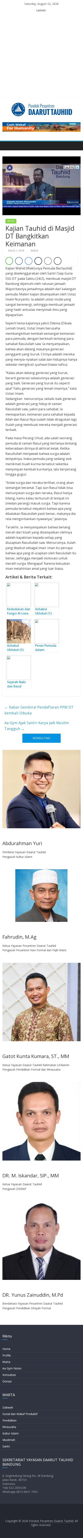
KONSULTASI (41, 738)
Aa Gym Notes (12, 1368)
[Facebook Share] (19, 261)
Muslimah (8, 1440)
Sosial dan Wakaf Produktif (19, 1414)
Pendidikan (9, 1420)
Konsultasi (9, 1375)
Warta (6, 1362)
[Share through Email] (48, 261)
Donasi (7, 1381)
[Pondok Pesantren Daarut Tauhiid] (6, 145)
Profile (6, 1355)
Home (6, 1349)
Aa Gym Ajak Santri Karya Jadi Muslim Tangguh (36, 725)
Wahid (34, 250)
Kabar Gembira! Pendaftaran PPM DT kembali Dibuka (39, 710)
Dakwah (7, 1407)
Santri (6, 1446)
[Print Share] (57, 261)
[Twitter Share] (38, 261)
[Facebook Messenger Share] (28, 261)
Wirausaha (9, 1427)
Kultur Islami (10, 1433)
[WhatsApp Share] (9, 261)
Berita (10, 221)
